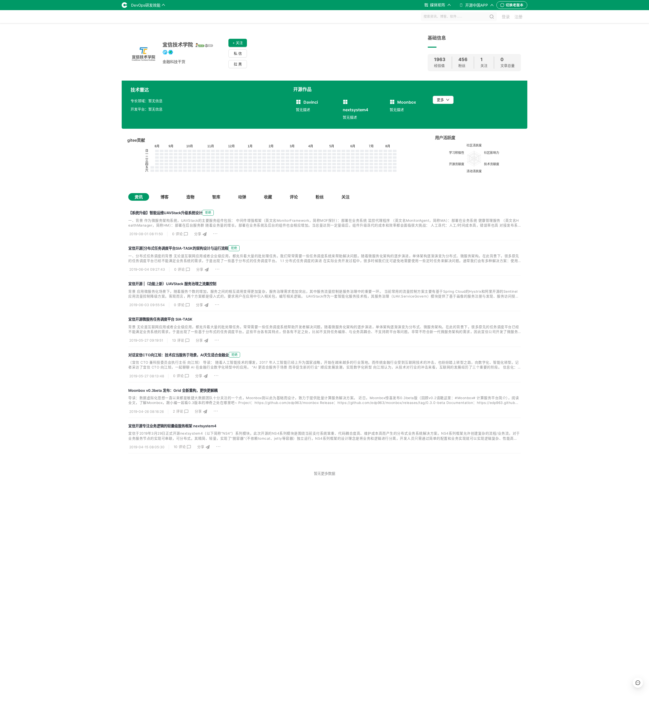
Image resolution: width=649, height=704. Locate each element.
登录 (506, 16)
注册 (518, 16)
